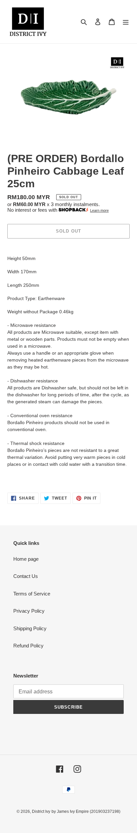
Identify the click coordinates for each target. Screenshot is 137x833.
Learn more (99, 210)
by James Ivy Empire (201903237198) (86, 811)
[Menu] (126, 22)
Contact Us (25, 576)
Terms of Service (31, 593)
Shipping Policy (30, 628)
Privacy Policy (29, 611)
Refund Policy (28, 645)
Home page (26, 559)
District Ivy (41, 811)
